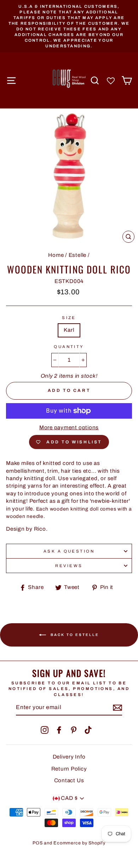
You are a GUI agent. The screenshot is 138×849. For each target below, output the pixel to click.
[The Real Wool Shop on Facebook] (59, 730)
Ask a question (69, 551)
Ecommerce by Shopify (79, 843)
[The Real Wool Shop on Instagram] (44, 730)
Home (56, 255)
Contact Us (69, 780)
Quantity (69, 346)
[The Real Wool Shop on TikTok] (88, 730)
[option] (69, 26)
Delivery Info (69, 757)
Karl (69, 330)
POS (37, 843)
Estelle (77, 255)
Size (69, 318)
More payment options (69, 427)
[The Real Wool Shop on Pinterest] (73, 730)
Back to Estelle (74, 634)
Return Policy (69, 769)
